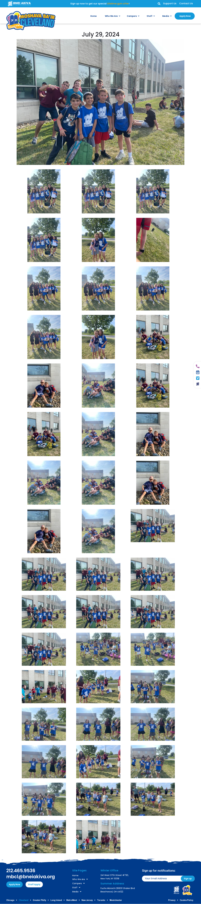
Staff (74, 887)
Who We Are (78, 879)
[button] (159, 3)
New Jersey (87, 900)
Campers (77, 883)
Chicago (10, 900)
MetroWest (71, 900)
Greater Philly (39, 900)
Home (75, 875)
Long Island (56, 900)
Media (75, 891)
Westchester (116, 900)
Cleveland (23, 900)
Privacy (171, 900)
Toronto (101, 900)
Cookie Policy (186, 900)
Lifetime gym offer (118, 3)
